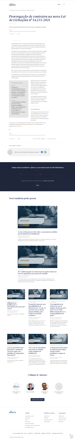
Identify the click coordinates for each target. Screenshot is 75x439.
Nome (21, 173)
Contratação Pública (11, 301)
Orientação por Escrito (48, 419)
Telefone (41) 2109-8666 (46, 433)
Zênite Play (46, 417)
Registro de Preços (53, 302)
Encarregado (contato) (29, 427)
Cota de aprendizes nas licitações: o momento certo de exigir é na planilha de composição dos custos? (15, 351)
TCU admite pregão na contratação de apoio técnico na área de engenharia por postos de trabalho (37, 272)
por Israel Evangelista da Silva (12, 311)
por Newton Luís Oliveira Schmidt (55, 318)
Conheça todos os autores (37, 399)
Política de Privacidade (29, 423)
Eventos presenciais (62, 417)
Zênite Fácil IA (46, 416)
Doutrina (13, 85)
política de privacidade (49, 180)
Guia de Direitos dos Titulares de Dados (32, 425)
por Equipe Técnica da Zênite (22, 276)
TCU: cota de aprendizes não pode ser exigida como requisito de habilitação (37, 350)
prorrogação (35, 135)
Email (40, 173)
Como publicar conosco (29, 416)
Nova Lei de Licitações (32, 302)
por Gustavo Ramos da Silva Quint (23, 237)
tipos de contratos (41, 135)
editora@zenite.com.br (31, 124)
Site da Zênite (27, 417)
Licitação (19, 269)
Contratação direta (32, 301)
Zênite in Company (62, 419)
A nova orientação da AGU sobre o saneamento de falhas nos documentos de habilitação (37, 233)
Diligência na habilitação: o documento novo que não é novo (16, 305)
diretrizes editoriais (18, 126)
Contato (26, 419)
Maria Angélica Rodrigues (31, 31)
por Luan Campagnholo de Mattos (34, 356)
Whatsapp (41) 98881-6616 (57, 433)
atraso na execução (12, 135)
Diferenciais (61, 421)
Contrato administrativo (20, 135)
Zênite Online (61, 416)
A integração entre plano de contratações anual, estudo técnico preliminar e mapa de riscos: (58, 351)
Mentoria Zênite (47, 421)
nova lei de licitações (29, 135)
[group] (16, 387)
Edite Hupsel (24, 31)
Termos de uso (27, 421)
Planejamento (60, 345)
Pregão (22, 269)
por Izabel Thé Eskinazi (53, 358)
